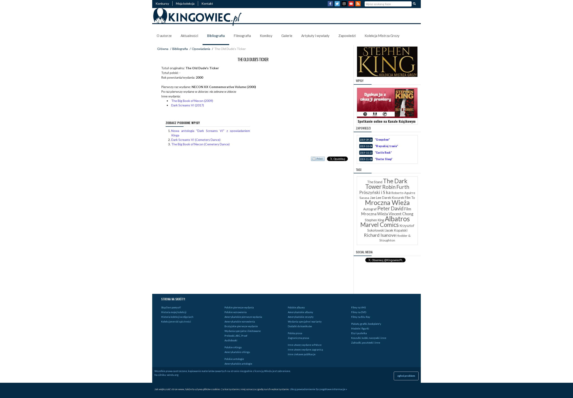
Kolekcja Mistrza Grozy (382, 36)
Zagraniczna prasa (298, 337)
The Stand (374, 182)
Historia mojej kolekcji (173, 312)
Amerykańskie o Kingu (237, 352)
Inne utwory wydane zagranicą (305, 349)
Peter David (390, 208)
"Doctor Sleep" (383, 159)
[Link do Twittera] (338, 5)
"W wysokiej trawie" (386, 146)
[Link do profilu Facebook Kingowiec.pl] (331, 5)
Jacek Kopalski (396, 230)
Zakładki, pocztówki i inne (365, 342)
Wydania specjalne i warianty (305, 321)
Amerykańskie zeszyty (301, 316)
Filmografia (242, 36)
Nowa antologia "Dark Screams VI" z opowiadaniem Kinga (210, 133)
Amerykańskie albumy (300, 312)
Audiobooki (230, 340)
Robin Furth (395, 187)
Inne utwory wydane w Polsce (305, 344)
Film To (410, 198)
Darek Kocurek (393, 198)
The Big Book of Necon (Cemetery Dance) (200, 144)
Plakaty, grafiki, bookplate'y (366, 323)
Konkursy (162, 3)
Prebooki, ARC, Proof (235, 335)
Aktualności (189, 36)
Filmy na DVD (358, 312)
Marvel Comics (379, 224)
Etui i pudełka (359, 333)
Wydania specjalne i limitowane (242, 330)
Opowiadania (201, 49)
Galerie (286, 36)
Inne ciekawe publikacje (302, 354)
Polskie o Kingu (233, 347)
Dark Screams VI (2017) (187, 105)
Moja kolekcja (185, 3)
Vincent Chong (401, 213)
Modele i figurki (360, 328)
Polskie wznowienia (235, 312)
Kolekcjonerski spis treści (176, 321)
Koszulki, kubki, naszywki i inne (368, 337)
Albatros (397, 219)
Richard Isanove (380, 235)
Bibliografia (216, 36)
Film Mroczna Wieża (386, 211)
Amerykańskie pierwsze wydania (243, 316)
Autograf (370, 209)
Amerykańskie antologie (238, 363)
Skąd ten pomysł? (171, 307)
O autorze (164, 36)
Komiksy (266, 36)
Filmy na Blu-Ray (360, 316)
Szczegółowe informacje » (331, 389)
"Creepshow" (382, 139)
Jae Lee (375, 197)
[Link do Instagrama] (345, 5)
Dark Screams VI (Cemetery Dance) (195, 140)
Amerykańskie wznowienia (239, 321)
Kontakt (207, 3)
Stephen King (374, 220)
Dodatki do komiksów (300, 326)
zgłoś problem (406, 375)
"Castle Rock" (383, 152)
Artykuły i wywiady (315, 36)
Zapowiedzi (347, 36)
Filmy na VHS (358, 307)
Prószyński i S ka (375, 192)
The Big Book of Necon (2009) (192, 101)
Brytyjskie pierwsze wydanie (241, 326)
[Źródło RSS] (358, 5)
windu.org (172, 374)
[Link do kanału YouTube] (352, 5)
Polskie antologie (234, 358)
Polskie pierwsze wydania (239, 307)
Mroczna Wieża (387, 202)
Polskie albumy (296, 307)
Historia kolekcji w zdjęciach (177, 316)
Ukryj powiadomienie (302, 389)
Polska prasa (295, 333)
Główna (162, 49)
